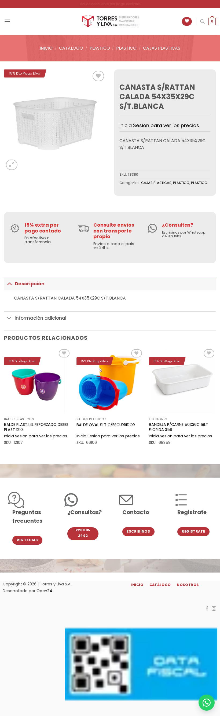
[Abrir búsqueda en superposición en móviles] (202, 21)
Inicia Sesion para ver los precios (159, 125)
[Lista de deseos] (187, 21)
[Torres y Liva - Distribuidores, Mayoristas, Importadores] (110, 21)
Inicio (46, 48)
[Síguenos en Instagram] (214, 608)
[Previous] (4, 401)
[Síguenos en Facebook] (207, 608)
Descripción (30, 284)
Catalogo (71, 48)
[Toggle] (9, 283)
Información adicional (40, 318)
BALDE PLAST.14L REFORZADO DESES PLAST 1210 (36, 427)
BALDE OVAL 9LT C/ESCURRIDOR (105, 424)
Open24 (44, 590)
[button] (7, 21)
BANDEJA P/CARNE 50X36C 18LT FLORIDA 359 (178, 427)
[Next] (216, 401)
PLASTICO (100, 48)
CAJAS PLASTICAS (161, 48)
